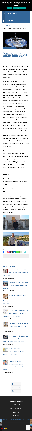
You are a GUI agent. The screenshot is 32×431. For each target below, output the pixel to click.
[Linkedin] (14, 252)
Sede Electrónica (12, 13)
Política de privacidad (19, 8)
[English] (2, 428)
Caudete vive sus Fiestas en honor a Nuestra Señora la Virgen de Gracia (16, 326)
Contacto (10, 20)
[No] (30, 5)
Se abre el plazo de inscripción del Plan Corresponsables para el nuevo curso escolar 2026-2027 (15, 313)
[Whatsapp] (17, 252)
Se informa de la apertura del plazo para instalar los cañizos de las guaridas (15, 272)
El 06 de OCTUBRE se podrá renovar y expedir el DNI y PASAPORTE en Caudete (14, 351)
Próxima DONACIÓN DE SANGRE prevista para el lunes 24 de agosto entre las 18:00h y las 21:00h (15, 338)
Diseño (28, 419)
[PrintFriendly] (24, 252)
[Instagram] (8, 252)
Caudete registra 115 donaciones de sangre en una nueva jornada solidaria (15, 285)
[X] (11, 252)
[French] (4, 428)
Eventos (9, 17)
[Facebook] (4, 252)
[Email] (20, 252)
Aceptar (9, 8)
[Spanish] (6, 428)
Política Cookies (21, 419)
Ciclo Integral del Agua (11, 26)
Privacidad (13, 419)
